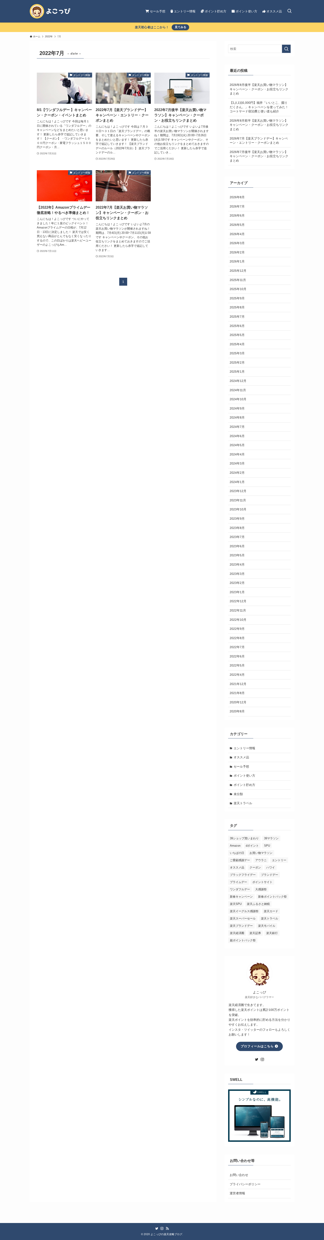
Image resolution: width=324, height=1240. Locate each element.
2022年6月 (237, 656)
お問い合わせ (239, 1175)
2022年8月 (237, 638)
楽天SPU (236, 904)
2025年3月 (237, 353)
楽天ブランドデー (241, 925)
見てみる (180, 27)
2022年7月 (237, 647)
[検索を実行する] (286, 49)
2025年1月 (237, 371)
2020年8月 (237, 711)
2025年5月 (237, 335)
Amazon (235, 845)
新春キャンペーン (241, 896)
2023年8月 (237, 528)
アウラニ (261, 860)
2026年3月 (237, 243)
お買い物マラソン (261, 853)
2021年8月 (237, 693)
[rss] (167, 1229)
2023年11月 (238, 500)
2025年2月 (237, 362)
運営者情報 (237, 1193)
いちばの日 (237, 853)
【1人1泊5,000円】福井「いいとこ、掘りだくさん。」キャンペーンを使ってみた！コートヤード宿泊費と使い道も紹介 (259, 107)
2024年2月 (237, 472)
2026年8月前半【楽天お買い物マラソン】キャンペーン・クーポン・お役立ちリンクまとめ (259, 125)
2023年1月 (237, 592)
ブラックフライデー (243, 874)
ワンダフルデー (240, 889)
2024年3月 (237, 463)
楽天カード (271, 911)
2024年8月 (237, 417)
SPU (267, 845)
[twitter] (256, 1059)
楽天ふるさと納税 (258, 904)
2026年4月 (237, 234)
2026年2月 (237, 252)
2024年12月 (238, 381)
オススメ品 (241, 757)
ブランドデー (269, 874)
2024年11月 (238, 390)
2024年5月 (237, 445)
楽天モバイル (266, 925)
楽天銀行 (272, 933)
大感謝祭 (261, 889)
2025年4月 (237, 344)
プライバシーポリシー (245, 1184)
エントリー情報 (244, 748)
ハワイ (270, 867)
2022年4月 (237, 674)
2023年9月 (237, 518)
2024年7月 (237, 426)
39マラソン (271, 838)
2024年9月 (237, 408)
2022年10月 (238, 619)
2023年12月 (238, 491)
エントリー (279, 860)
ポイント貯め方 (244, 785)
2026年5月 (237, 224)
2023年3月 (237, 574)
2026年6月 (237, 215)
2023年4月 (237, 564)
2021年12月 (238, 684)
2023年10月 (238, 509)
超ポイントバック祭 (243, 940)
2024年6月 (237, 436)
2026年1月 (237, 261)
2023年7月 (237, 537)
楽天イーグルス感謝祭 (244, 911)
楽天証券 (255, 933)
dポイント (252, 845)
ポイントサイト (262, 882)
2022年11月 (238, 610)
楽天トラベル (243, 803)
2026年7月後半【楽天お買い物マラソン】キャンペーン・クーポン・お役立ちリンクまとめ (259, 156)
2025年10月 (238, 289)
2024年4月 (237, 454)
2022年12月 (238, 601)
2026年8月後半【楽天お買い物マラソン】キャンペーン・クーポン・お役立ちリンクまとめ (259, 89)
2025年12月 (238, 270)
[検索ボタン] (289, 11)
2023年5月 (237, 555)
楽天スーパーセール (243, 918)
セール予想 (241, 766)
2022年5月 (237, 665)
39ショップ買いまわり (244, 838)
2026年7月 (237, 206)
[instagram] (262, 1059)
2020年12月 (238, 702)
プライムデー (238, 882)
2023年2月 (237, 583)
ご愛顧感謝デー (240, 860)
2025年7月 (237, 316)
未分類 (238, 794)
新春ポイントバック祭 (272, 896)
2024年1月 (237, 482)
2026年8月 (237, 197)
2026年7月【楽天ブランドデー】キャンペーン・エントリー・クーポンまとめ (259, 141)
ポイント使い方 (244, 775)
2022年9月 (237, 628)
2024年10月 (238, 399)
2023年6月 (237, 546)
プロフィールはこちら (258, 1046)
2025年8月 (237, 307)
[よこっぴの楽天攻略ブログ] (50, 11)
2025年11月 (238, 280)
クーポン (255, 867)
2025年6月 (237, 326)
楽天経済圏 (237, 933)
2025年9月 (237, 298)
